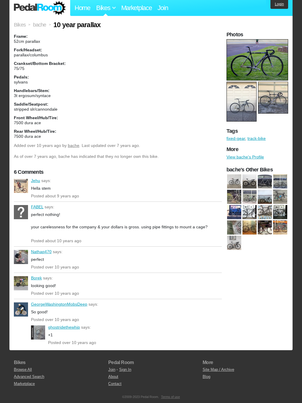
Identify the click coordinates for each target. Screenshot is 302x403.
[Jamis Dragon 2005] (234, 227)
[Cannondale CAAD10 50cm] (265, 196)
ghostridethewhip (38, 332)
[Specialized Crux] (280, 181)
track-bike (256, 138)
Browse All (23, 369)
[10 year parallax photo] (258, 42)
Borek (21, 283)
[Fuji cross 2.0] (234, 212)
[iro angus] (280, 212)
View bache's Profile (245, 157)
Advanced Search (29, 376)
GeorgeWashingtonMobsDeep (21, 309)
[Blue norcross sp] (234, 196)
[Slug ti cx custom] (234, 242)
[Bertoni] (234, 181)
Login (279, 4)
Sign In (125, 369)
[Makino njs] (265, 227)
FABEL (21, 212)
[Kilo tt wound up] (249, 227)
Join (162, 8)
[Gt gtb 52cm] (265, 212)
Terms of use (170, 397)
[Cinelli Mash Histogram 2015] (280, 196)
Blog (206, 376)
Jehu (21, 186)
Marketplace (136, 8)
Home (82, 8)
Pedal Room (40, 8)
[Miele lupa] (280, 227)
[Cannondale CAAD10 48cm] (249, 196)
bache (73, 145)
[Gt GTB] (249, 212)
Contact (115, 383)
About (113, 376)
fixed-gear (235, 138)
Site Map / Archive (218, 369)
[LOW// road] (249, 181)
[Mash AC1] (265, 181)
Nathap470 (21, 257)
